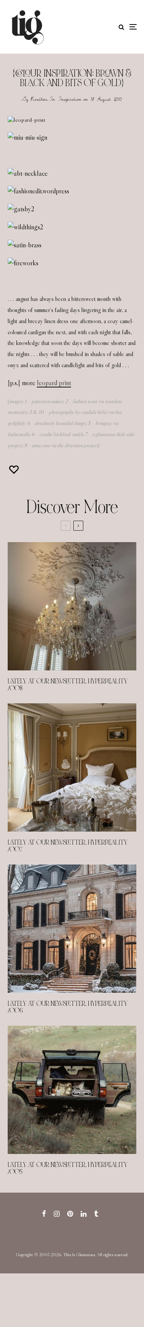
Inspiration (69, 98)
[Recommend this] (15, 469)
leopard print (54, 383)
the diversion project (77, 445)
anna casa (41, 445)
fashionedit (18, 434)
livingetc (103, 423)
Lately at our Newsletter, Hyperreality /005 (67, 1168)
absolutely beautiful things (60, 423)
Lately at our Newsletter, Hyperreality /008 (67, 685)
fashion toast (85, 401)
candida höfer (94, 412)
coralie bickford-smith (61, 434)
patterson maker (47, 401)
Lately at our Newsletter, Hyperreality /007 (67, 846)
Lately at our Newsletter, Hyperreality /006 (67, 1007)
